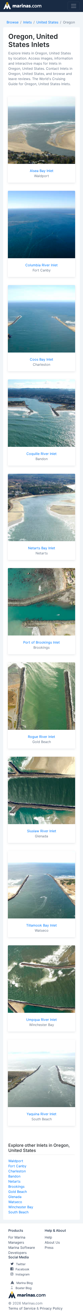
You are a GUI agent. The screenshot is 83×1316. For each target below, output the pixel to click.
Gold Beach (17, 1191)
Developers (17, 1252)
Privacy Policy (51, 1308)
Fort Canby (17, 1166)
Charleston (17, 1171)
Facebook (22, 1269)
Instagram (23, 1274)
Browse (13, 22)
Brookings (16, 1186)
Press (49, 1247)
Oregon (69, 22)
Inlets (27, 22)
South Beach (18, 1212)
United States (47, 22)
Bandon (14, 1176)
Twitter (21, 1264)
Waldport (15, 1161)
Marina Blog (24, 1283)
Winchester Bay (20, 1207)
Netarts (14, 1181)
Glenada (14, 1197)
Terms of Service (22, 1308)
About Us (52, 1242)
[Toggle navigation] (74, 6)
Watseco (15, 1202)
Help (48, 1237)
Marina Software (21, 1247)
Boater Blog (24, 1288)
